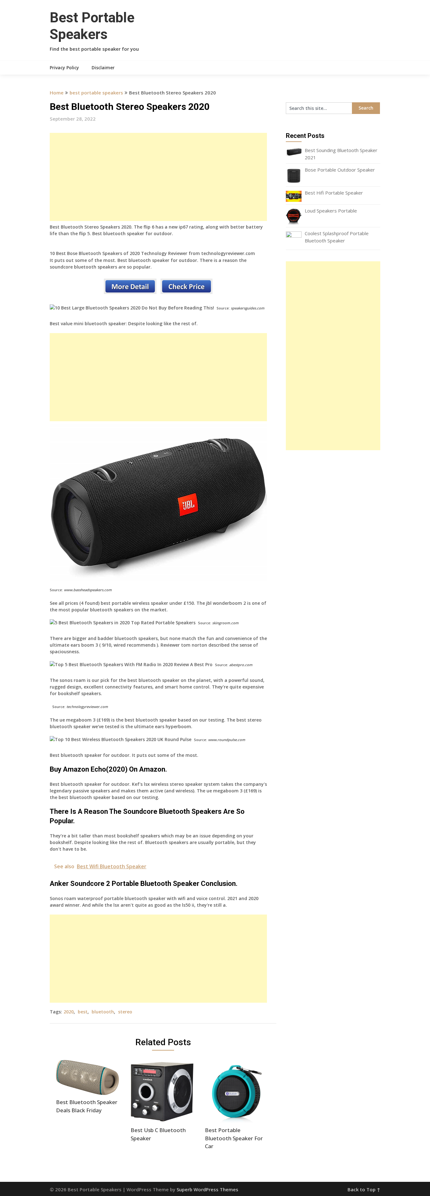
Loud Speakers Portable (331, 210)
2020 (69, 1012)
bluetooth (103, 1012)
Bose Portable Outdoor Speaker (340, 170)
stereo (125, 1012)
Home (57, 92)
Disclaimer (103, 68)
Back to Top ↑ (364, 1189)
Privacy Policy (64, 68)
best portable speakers (96, 92)
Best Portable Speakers (92, 26)
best (83, 1012)
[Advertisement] (158, 177)
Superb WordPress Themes (207, 1189)
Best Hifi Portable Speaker (334, 193)
